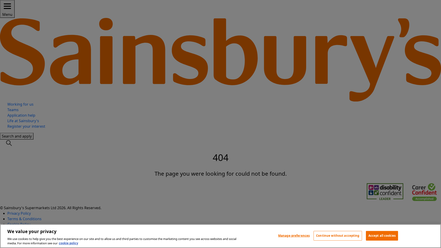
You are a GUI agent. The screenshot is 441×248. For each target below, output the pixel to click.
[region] (220, 236)
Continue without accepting (337, 236)
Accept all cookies (382, 236)
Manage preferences (294, 236)
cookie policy (68, 243)
